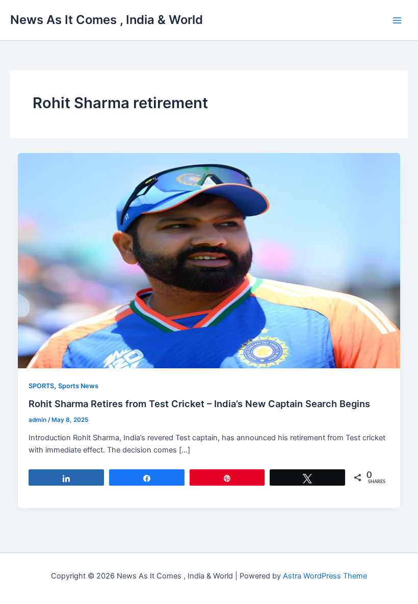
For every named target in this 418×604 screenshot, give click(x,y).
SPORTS (41, 386)
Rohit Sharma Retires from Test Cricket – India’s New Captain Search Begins (199, 403)
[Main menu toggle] (397, 20)
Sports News (78, 386)
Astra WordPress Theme (325, 576)
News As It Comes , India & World (106, 19)
